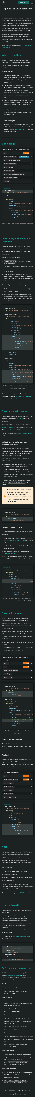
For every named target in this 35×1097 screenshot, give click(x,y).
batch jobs (14, 399)
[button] (31, 2)
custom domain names (13, 1005)
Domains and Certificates (24, 433)
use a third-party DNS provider (16, 430)
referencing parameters (9, 980)
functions (18, 396)
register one (20, 419)
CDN (14, 1057)
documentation (26, 893)
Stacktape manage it (8, 427)
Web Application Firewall (23, 936)
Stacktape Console (9, 553)
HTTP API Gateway (18, 129)
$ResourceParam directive (13, 975)
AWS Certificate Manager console (16, 540)
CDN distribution (21, 1019)
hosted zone (11, 494)
